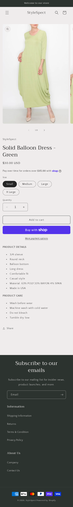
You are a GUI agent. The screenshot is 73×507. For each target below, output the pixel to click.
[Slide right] (44, 130)
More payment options (36, 238)
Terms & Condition (18, 432)
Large (44, 184)
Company (12, 462)
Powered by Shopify (46, 500)
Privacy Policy (15, 440)
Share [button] (10, 328)
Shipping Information (19, 415)
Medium (27, 184)
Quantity (7, 200)
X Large (11, 192)
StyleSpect (31, 500)
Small (9, 184)
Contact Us (13, 470)
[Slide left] (29, 130)
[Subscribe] (62, 395)
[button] (7, 13)
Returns (11, 424)
